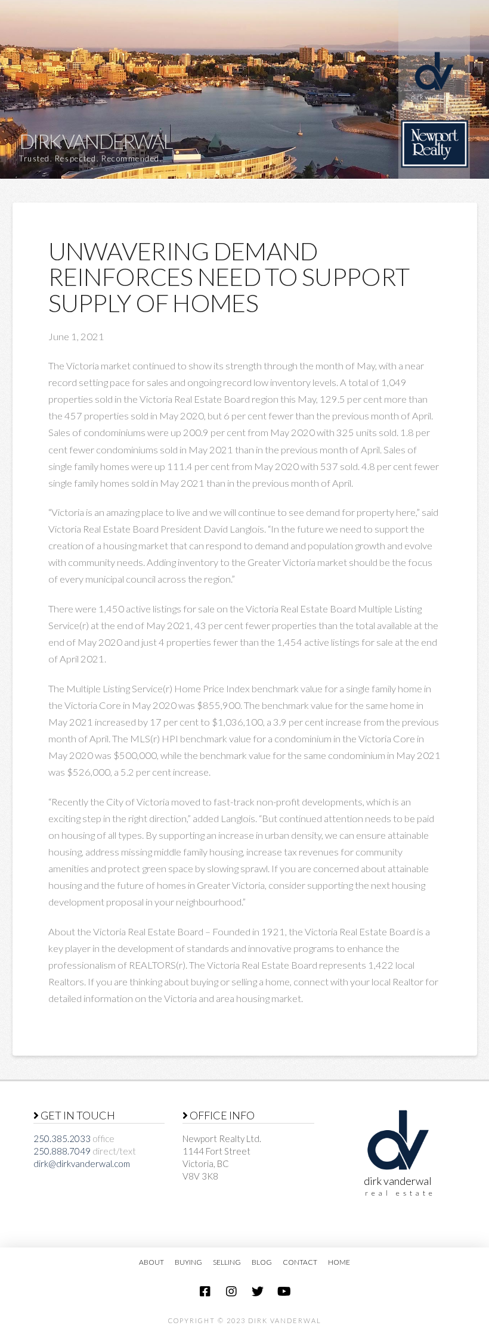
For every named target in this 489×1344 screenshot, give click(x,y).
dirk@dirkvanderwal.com (81, 1163)
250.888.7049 (62, 1151)
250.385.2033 (62, 1138)
